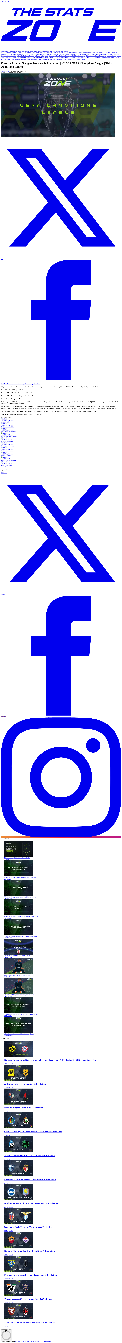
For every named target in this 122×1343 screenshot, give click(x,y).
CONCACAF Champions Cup (25, 56)
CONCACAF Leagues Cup (25, 54)
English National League (41, 57)
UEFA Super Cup (57, 59)
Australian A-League (65, 56)
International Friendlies (9, 56)
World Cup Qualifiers (101, 57)
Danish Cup (30, 57)
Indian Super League (41, 56)
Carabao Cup (85, 54)
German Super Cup (38, 54)
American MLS (12, 54)
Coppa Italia (6, 59)
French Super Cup (47, 59)
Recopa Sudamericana (69, 59)
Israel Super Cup (25, 59)
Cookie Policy (47, 1341)
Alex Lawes (5, 71)
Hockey (47, 51)
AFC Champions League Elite (74, 57)
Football (10, 51)
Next (4, 467)
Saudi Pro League (110, 52)
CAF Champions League (78, 56)
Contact (65, 51)
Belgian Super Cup (106, 54)
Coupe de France (111, 56)
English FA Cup (61, 57)
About (61, 51)
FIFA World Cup (80, 59)
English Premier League (70, 52)
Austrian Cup (52, 57)
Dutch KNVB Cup (88, 57)
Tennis (15, 51)
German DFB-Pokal (95, 54)
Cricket (40, 51)
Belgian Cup (23, 57)
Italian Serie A (100, 52)
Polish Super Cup (16, 59)
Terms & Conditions (26, 1341)
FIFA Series (110, 57)
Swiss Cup (9, 57)
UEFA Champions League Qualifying (11, 52)
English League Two (53, 56)
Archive (17, 1341)
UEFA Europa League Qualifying (32, 52)
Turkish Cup (15, 57)
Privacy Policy (37, 1341)
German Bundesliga (50, 54)
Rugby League (25, 51)
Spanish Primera (82, 52)
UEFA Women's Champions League (96, 56)
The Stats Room (54, 51)
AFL (43, 51)
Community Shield (36, 59)
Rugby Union (33, 51)
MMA (19, 51)
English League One (75, 54)
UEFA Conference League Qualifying (53, 52)
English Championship (62, 54)
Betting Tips (4, 51)
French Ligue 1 (91, 52)
